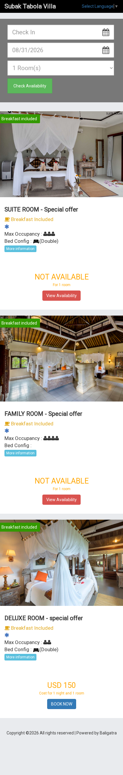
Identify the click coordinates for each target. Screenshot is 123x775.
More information (20, 249)
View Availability (61, 295)
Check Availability (29, 86)
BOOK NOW (61, 704)
